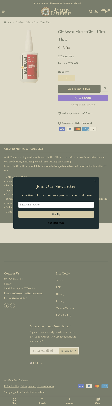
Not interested (56, 223)
